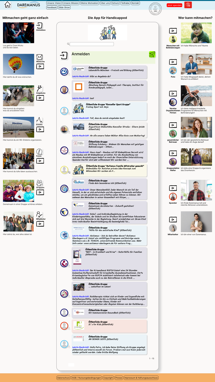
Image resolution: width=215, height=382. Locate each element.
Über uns (105, 3)
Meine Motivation (89, 3)
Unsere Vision (54, 3)
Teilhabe (125, 3)
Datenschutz (63, 377)
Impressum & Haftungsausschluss (141, 377)
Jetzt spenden (174, 5)
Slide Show (64, 7)
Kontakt (135, 3)
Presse (118, 377)
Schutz (115, 3)
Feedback (52, 7)
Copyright (108, 377)
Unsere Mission (71, 3)
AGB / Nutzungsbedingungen (86, 377)
